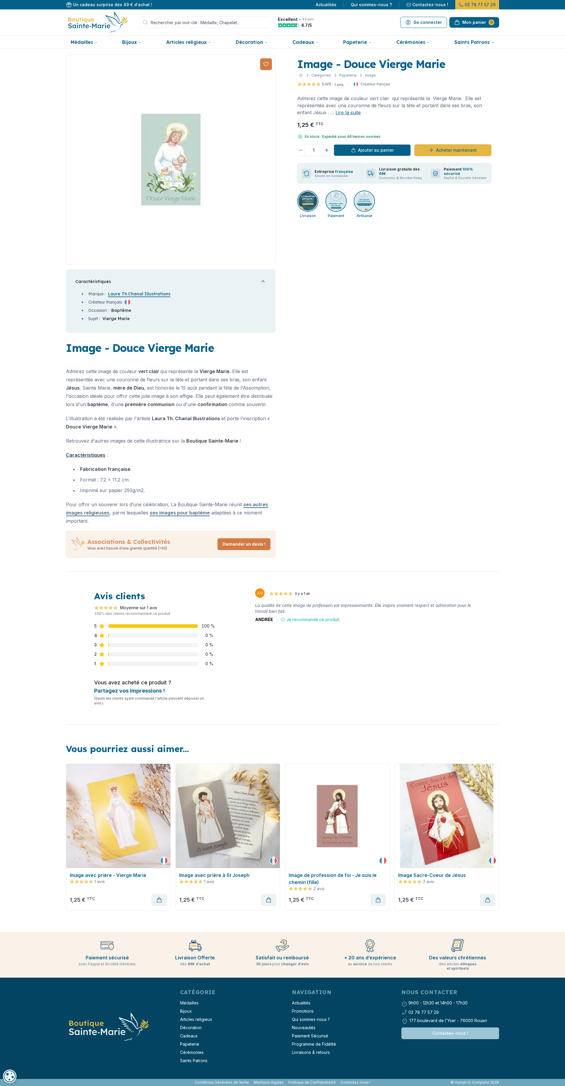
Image (370, 75)
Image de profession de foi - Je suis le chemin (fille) (333, 878)
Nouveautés (303, 1027)
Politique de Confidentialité (312, 1082)
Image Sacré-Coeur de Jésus (432, 875)
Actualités (326, 4)
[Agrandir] (170, 159)
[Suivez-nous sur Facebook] (67, 1082)
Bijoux (129, 42)
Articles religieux (186, 42)
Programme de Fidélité (314, 1044)
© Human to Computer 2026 (475, 1082)
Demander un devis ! (243, 544)
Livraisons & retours (311, 1052)
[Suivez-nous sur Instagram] (69, 1082)
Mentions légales (269, 1082)
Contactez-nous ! (430, 4)
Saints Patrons (472, 42)
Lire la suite (348, 112)
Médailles (82, 42)
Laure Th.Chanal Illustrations (139, 294)
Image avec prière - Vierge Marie (108, 875)
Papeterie (355, 42)
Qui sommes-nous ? (371, 4)
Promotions (303, 1011)
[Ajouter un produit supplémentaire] (326, 150)
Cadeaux (303, 42)
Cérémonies (410, 42)
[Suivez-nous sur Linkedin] (72, 1082)
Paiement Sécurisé (310, 1035)
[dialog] (9, 1076)
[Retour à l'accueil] (108, 1027)
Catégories (321, 75)
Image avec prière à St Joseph (214, 875)
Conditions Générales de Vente (222, 1082)
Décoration (249, 42)
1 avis (339, 84)
